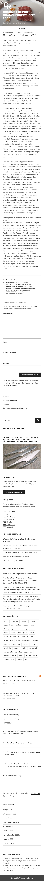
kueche (30, 636)
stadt (14, 656)
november (16, 644)
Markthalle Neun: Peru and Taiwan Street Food (19, 743)
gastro (28, 284)
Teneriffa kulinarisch (14, 676)
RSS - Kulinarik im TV (10, 519)
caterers (25, 282)
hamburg (24, 629)
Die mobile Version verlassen (22, 878)
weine (6, 660)
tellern (26, 290)
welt (12, 660)
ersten (18, 625)
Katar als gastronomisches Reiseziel (16, 557)
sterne (21, 656)
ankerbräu (10, 282)
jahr (19, 633)
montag (7, 644)
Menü (23, 28)
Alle (8, 279)
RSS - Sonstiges (9, 524)
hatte (20, 286)
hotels (13, 633)
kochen (13, 636)
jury (30, 286)
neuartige (10, 288)
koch (6, 636)
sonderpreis (29, 288)
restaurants (8, 652)
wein (35, 656)
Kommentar (8, 314)
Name (5, 342)
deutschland (8, 625)
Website (6, 363)
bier (18, 282)
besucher (14, 621)
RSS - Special (8, 527)
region (24, 648)
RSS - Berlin (7, 522)
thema (28, 656)
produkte (7, 648)
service (7, 656)
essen (25, 625)
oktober (25, 644)
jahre (25, 633)
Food (13, 279)
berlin (6, 621)
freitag (6, 629)
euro (32, 625)
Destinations (7, 822)
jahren (32, 633)
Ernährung (7, 827)
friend (21, 284)
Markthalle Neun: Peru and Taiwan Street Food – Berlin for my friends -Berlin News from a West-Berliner (20, 580)
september (28, 652)
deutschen (34, 621)
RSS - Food (7, 514)
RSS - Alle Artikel (9, 512)
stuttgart (10, 290)
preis (33, 644)
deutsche (24, 621)
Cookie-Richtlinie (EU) (11, 715)
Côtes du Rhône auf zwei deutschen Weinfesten (20, 552)
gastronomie (11, 286)
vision (21, 292)
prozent (16, 648)
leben (18, 640)
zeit (26, 660)
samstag (18, 652)
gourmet (15, 629)
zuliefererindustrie (15, 294)
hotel (6, 633)
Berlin (5, 818)
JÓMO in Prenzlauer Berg (12, 776)
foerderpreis (11, 284)
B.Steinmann (7, 814)
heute (32, 629)
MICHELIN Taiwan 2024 (19, 583)
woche (19, 660)
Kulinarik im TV (8, 835)
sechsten (19, 288)
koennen (21, 636)
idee (26, 286)
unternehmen (11, 292)
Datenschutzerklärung (11, 719)
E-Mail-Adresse (9, 353)
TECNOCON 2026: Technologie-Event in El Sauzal (19, 680)
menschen (26, 640)
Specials (6, 843)
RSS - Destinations (10, 517)
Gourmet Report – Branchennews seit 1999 (19, 15)
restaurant (33, 648)
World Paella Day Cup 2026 (13, 561)
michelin (36, 640)
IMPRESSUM (7, 723)
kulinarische (8, 640)
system (19, 290)
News (5, 839)
